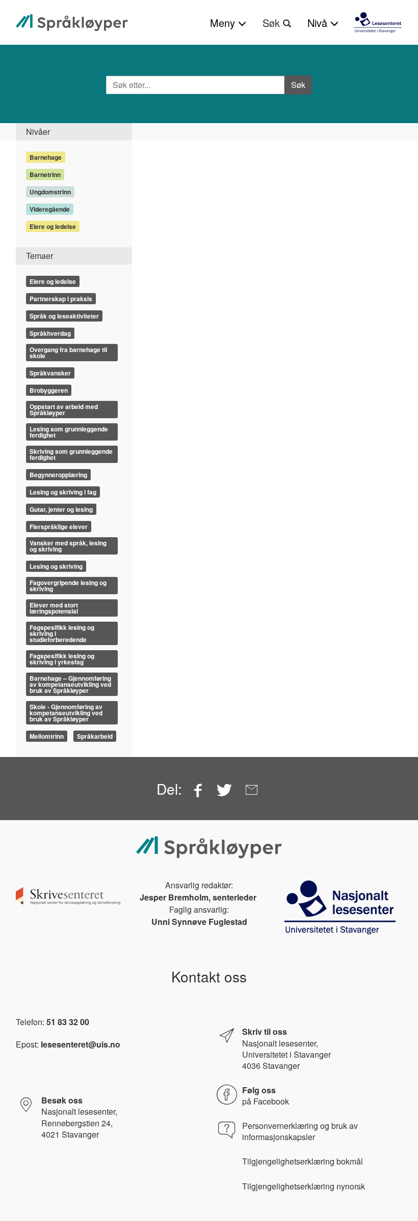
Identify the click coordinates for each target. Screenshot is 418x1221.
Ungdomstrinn (50, 191)
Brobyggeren (49, 390)
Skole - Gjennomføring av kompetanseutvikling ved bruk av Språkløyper (66, 712)
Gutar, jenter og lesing (61, 509)
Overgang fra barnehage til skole (68, 352)
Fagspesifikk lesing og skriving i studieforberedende (62, 633)
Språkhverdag (50, 333)
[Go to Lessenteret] (378, 22)
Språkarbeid (95, 736)
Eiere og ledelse (53, 226)
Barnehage (46, 157)
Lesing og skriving (56, 566)
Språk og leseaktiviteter (64, 316)
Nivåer (38, 131)
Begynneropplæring (58, 474)
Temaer (39, 255)
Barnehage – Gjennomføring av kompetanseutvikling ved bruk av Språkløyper (70, 684)
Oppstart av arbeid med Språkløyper (64, 409)
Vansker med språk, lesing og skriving (68, 546)
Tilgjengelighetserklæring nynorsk (303, 1186)
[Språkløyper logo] (72, 22)
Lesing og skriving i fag (63, 492)
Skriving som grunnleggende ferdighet (71, 454)
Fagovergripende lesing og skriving (68, 585)
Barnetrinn (45, 174)
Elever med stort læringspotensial (54, 608)
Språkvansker (50, 372)
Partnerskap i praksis (61, 298)
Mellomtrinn (47, 736)
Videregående (50, 209)
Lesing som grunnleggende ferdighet (69, 432)
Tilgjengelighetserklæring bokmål (302, 1161)
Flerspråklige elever (59, 526)
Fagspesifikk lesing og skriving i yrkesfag (62, 658)
